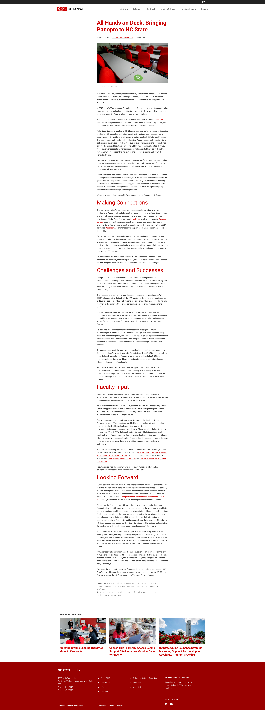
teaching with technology (107, 595)
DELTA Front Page (104, 586)
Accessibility (138, 687)
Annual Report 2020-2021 (148, 583)
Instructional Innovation (188, 9)
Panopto (144, 586)
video (120, 595)
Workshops (105, 687)
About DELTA (106, 678)
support (153, 592)
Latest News (124, 9)
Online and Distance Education (145, 678)
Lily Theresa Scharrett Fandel (122, 37)
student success (142, 592)
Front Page (116, 586)
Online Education (151, 9)
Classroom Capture (109, 592)
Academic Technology (168, 9)
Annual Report (131, 583)
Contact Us (105, 683)
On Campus (136, 9)
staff (133, 592)
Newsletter (204, 9)
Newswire (126, 586)
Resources (120, 705)
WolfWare (101, 589)
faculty (120, 592)
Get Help (104, 692)
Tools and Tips (154, 586)
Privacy (112, 705)
